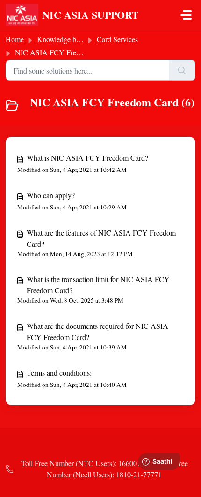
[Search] (182, 70)
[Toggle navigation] (186, 15)
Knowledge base (61, 39)
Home (15, 39)
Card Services (117, 39)
